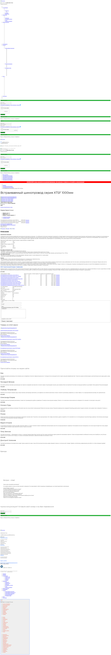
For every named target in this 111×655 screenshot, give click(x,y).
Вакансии (7, 13)
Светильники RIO (3, 547)
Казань (4, 608)
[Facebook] (2, 228)
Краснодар (5, 606)
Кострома (5, 628)
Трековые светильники (7, 175)
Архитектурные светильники (5, 553)
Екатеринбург (6, 635)
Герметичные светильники (5, 549)
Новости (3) (7, 576)
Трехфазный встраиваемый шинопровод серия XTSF (12, 278)
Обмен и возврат (8, 21)
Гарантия (7, 18)
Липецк (4, 642)
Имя (2, 301)
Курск (4, 629)
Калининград (5, 626)
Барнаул (4, 636)
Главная (4, 185)
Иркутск (4, 639)
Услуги (4, 45)
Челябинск (5, 638)
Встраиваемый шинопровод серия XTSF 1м (10, 275)
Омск (4, 617)
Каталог (4, 574)
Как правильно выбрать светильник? (8, 224)
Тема (2, 306)
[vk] (11, 228)
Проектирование (8, 63)
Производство (8, 68)
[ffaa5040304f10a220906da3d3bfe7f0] (8, 196)
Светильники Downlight (8, 176)
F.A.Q (6, 586)
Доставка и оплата (3, 539)
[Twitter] (10, 567)
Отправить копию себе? (6, 318)
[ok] (13, 228)
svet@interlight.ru (4, 143)
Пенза (4, 652)
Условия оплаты (6, 218)
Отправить (3, 114)
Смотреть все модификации (6, 223)
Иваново (5, 641)
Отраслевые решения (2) (10, 592)
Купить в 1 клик (9, 207)
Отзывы (6, 12)
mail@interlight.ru (5, 142)
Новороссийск (6, 630)
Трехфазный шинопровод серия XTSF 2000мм (10, 281)
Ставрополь (5, 622)
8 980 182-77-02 (9, 2)
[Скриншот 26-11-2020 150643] (6, 201)
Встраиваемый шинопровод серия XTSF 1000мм (11, 276)
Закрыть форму (9, 321)
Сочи (4, 621)
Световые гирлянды (4, 554)
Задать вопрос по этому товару (6, 202)
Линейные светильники (8, 177)
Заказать (27, 220)
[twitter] (7, 228)
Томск (4, 618)
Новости (7, 10)
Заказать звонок (3, 4)
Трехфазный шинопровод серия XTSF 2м (9, 280)
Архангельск (5, 637)
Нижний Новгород (7, 645)
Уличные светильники (4, 550)
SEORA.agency (9, 571)
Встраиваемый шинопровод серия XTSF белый (10, 283)
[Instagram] (5, 567)
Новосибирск (6, 609)
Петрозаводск (6, 627)
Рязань (4, 624)
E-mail (2, 304)
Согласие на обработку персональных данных (10, 105)
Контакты (5, 96)
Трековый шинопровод (8, 179)
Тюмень (4, 625)
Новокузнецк (5, 646)
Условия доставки (6, 217)
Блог (4, 76)
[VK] (1, 567)
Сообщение (4, 308)
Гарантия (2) (7, 583)
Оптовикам (5, 44)
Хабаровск (5, 640)
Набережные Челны (7, 644)
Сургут (4, 620)
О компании (5, 7)
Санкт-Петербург (6, 603)
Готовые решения (3, 556)
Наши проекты (6, 22)
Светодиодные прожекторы (5, 552)
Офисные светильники (7, 178)
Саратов (4, 623)
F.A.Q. (6, 20)
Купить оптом (3, 207)
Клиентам (5, 15)
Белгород (5, 634)
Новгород (5, 610)
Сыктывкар (5, 619)
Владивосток (5, 643)
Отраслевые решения (9, 48)
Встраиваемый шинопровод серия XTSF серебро (11, 282)
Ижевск (4, 650)
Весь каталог (5, 174)
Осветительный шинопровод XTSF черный (9, 277)
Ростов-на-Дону (6, 604)
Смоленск (5, 648)
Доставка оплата (8, 19)
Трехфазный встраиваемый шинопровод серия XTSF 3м (12, 285)
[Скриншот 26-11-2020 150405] (6, 198)
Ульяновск (5, 651)
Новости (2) (7, 578)
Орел (4, 631)
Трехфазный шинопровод (8, 187)
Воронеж (5, 607)
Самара (4, 612)
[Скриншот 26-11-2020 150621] (6, 200)
